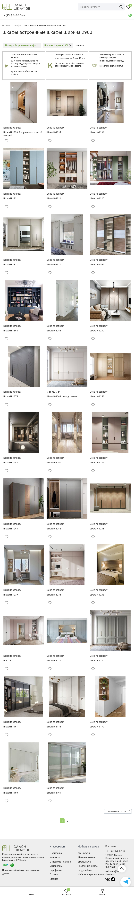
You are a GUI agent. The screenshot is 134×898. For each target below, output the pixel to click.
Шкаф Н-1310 (54, 264)
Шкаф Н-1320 (97, 198)
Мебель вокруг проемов (91, 874)
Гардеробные (85, 870)
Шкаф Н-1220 (97, 660)
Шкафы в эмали (86, 857)
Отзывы (54, 874)
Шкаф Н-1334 (97, 132)
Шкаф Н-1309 (97, 264)
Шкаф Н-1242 (54, 528)
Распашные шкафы (88, 866)
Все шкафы (84, 853)
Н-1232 (7, 660)
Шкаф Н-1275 (10, 396)
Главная (54, 879)
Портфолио (56, 870)
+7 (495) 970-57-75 (115, 851)
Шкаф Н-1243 (10, 528)
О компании (56, 853)
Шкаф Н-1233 (97, 594)
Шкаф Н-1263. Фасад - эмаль (62, 396)
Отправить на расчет (61, 861)
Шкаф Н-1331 (10, 198)
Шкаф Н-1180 (10, 792)
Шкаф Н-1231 (54, 660)
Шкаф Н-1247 (97, 462)
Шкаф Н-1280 (97, 330)
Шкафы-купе (84, 861)
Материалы (56, 866)
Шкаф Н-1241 (97, 528)
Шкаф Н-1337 (54, 132)
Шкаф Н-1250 (54, 462)
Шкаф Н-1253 (10, 462)
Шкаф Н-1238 (54, 594)
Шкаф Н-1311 (10, 264)
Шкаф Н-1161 (54, 792)
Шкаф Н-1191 (10, 726)
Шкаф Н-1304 (10, 330)
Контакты (55, 857)
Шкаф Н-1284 (54, 330)
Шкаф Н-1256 (97, 396)
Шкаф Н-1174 (54, 726)
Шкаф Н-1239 (10, 594)
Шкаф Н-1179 (97, 726)
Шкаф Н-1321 (54, 198)
